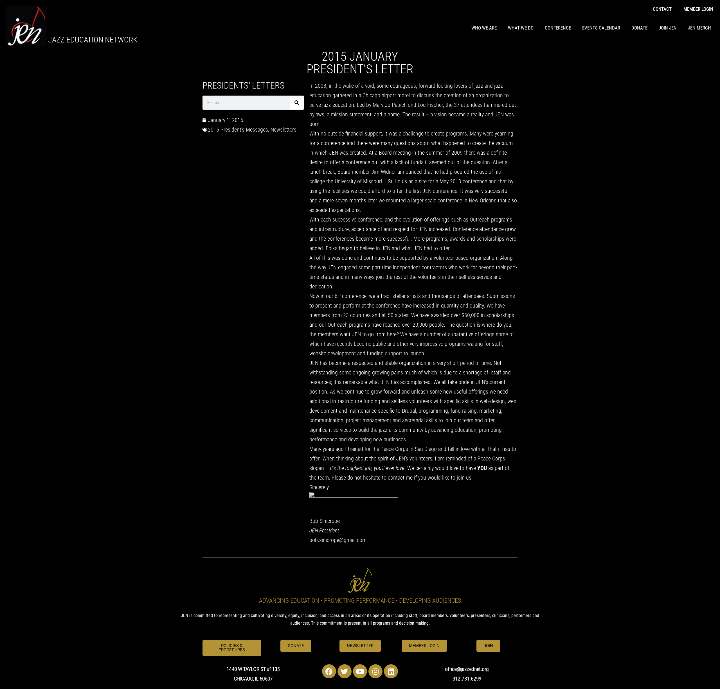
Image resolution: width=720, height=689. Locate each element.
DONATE (639, 28)
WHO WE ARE (484, 28)
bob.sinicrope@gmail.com (337, 540)
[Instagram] (375, 671)
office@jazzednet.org (467, 669)
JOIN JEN (668, 28)
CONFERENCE (558, 28)
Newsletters (283, 129)
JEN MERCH (699, 28)
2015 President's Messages (238, 129)
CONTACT (662, 9)
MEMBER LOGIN (698, 9)
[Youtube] (360, 671)
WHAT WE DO (521, 28)
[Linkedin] (391, 671)
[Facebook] (329, 671)
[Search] (297, 103)
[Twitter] (345, 671)
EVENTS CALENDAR (601, 28)
